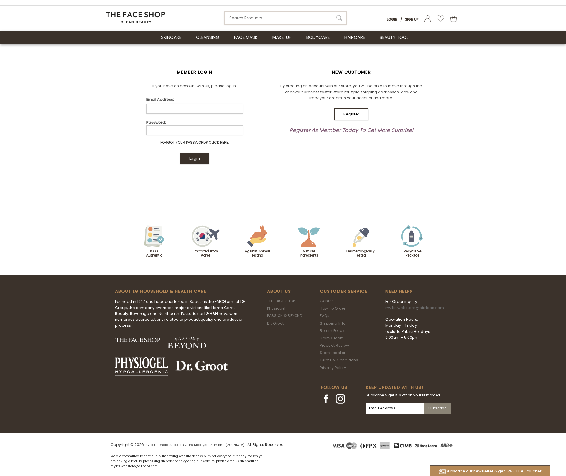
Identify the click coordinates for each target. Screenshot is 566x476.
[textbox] (285, 18)
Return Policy (332, 330)
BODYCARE (318, 37)
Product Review (334, 345)
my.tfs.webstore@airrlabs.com (414, 307)
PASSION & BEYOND (284, 315)
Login (392, 19)
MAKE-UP (282, 37)
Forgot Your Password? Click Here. (194, 142)
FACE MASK (246, 37)
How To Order (332, 308)
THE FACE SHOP (281, 300)
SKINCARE (171, 37)
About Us (279, 291)
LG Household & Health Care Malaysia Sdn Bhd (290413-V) (195, 444)
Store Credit (331, 338)
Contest (327, 300)
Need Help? (398, 291)
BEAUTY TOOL (394, 37)
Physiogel (276, 308)
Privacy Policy (333, 367)
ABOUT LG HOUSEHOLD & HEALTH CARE (160, 291)
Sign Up (412, 19)
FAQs (324, 315)
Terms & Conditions (339, 360)
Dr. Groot (275, 323)
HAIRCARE (354, 37)
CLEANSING (207, 37)
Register (351, 114)
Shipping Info (333, 323)
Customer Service (344, 291)
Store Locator (332, 352)
